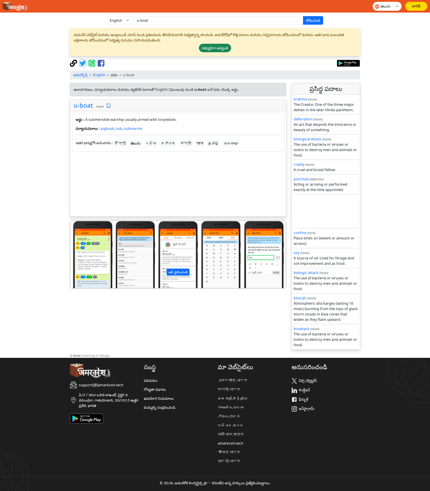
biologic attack (306, 272)
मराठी (185, 143)
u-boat (83, 105)
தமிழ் (213, 143)
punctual (301, 178)
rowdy (299, 164)
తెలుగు (135, 143)
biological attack (307, 139)
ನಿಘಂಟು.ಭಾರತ (229, 416)
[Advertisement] (178, 185)
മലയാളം (231, 143)
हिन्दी (120, 143)
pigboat (107, 128)
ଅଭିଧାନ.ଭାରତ (231, 425)
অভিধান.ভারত (231, 434)
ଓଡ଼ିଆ (150, 143)
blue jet (300, 297)
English (99, 74)
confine (300, 232)
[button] (86, 254)
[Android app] (86, 418)
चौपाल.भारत (229, 452)
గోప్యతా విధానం (155, 389)
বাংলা (199, 143)
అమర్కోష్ (80, 74)
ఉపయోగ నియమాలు (159, 398)
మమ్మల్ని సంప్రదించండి (159, 407)
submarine (133, 128)
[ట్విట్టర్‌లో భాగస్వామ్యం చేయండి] (83, 62)
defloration (303, 119)
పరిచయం (150, 380)
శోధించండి (313, 20)
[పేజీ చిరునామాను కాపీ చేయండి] (74, 62)
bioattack (302, 328)
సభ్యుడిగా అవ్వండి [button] (215, 48)
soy (296, 252)
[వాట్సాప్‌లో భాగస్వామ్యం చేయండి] (92, 62)
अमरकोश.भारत (232, 380)
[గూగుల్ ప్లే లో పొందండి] (348, 62)
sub (119, 128)
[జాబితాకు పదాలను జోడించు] (108, 106)
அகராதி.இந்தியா (232, 398)
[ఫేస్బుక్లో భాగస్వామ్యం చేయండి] (101, 62)
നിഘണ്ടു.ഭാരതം (231, 407)
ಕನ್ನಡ (168, 143)
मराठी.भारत (229, 389)
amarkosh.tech (230, 443)
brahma (300, 99)
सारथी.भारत (229, 461)
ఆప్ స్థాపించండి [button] (178, 272)
